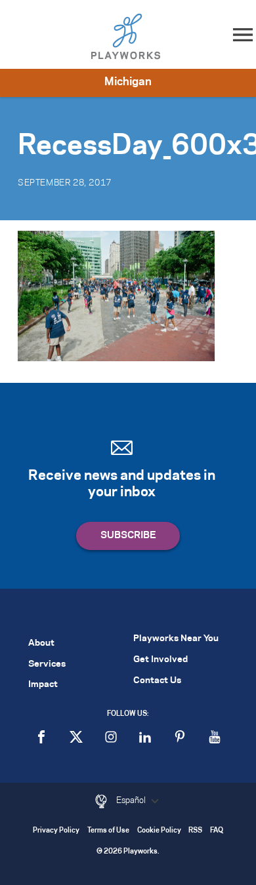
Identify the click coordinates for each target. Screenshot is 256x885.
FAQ (216, 831)
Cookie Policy (159, 831)
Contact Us (157, 681)
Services (47, 664)
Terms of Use (108, 831)
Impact (43, 684)
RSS (195, 831)
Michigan (128, 82)
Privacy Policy (56, 831)
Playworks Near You (176, 639)
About (41, 643)
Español (132, 800)
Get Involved (160, 660)
